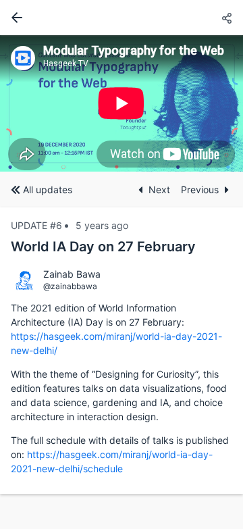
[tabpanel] (121, 103)
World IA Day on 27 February (103, 246)
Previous (200, 189)
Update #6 (36, 225)
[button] (226, 19)
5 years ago (102, 225)
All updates (47, 189)
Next (159, 189)
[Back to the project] (14, 17)
